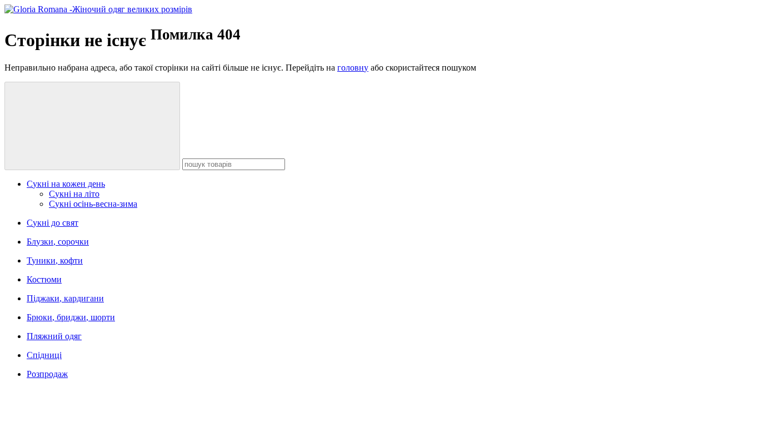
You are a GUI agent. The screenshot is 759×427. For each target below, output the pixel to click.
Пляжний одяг (54, 336)
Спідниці (44, 355)
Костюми (44, 279)
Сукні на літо (74, 193)
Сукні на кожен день (66, 183)
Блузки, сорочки (58, 241)
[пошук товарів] (92, 126)
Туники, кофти (55, 260)
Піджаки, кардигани (65, 298)
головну (352, 67)
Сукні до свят (52, 222)
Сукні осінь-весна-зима (93, 203)
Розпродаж (47, 374)
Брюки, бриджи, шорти (71, 317)
